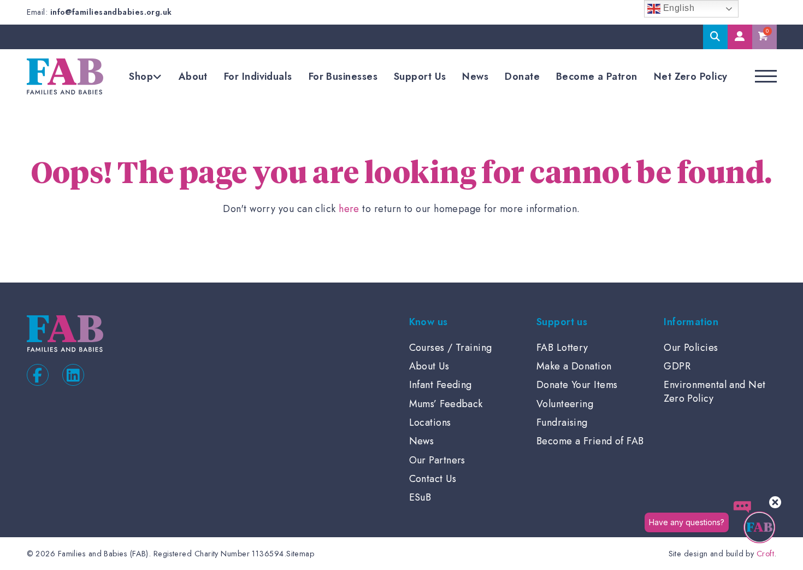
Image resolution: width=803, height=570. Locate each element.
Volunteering (564, 404)
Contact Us (433, 479)
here (349, 209)
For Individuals (258, 76)
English (677, 8)
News (475, 76)
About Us (429, 366)
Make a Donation (574, 366)
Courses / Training (450, 347)
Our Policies (691, 347)
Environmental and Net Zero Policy (714, 391)
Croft (765, 553)
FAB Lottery (562, 347)
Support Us (420, 76)
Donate (522, 76)
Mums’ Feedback (446, 404)
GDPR (677, 366)
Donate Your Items (577, 385)
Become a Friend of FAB (590, 441)
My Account (740, 37)
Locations (430, 422)
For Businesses (343, 76)
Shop (141, 76)
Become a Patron (596, 76)
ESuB (420, 497)
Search (715, 37)
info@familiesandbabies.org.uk (111, 12)
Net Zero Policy (691, 76)
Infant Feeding (440, 385)
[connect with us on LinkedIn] (73, 375)
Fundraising (562, 422)
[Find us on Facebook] (38, 375)
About (193, 76)
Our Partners (437, 460)
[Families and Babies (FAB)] (65, 76)
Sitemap (300, 553)
